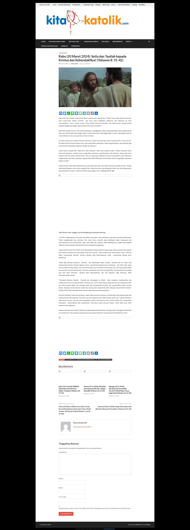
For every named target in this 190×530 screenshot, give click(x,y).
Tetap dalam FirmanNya (104, 359)
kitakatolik (74, 63)
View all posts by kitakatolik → (83, 427)
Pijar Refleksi (63, 53)
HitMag (148, 524)
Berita (113, 4)
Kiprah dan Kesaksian (124, 4)
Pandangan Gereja (88, 4)
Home (54, 4)
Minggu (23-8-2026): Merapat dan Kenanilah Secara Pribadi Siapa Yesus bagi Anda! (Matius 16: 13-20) (120, 389)
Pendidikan (142, 4)
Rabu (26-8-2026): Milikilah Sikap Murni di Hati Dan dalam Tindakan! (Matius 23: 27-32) (69, 389)
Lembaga (134, 4)
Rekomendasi (106, 4)
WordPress (139, 524)
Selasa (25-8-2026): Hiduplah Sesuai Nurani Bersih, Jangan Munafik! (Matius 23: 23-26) (95, 388)
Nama (61, 479)
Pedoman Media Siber (64, 4)
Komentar (63, 452)
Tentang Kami (76, 4)
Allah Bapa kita (70, 359)
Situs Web (62, 497)
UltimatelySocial (108, 529)
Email (61, 488)
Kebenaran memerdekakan (86, 359)
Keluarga (97, 4)
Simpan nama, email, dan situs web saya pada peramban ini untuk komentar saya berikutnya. (95, 508)
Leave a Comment (85, 63)
